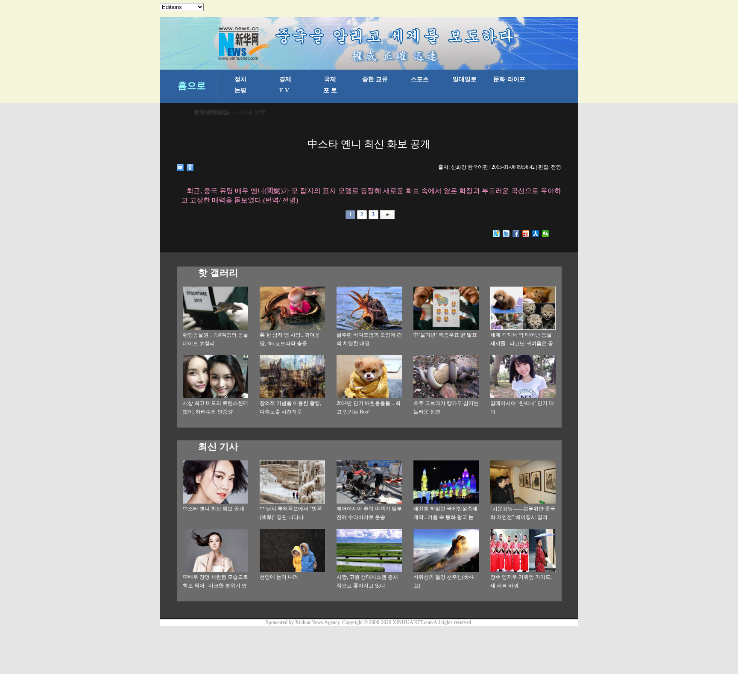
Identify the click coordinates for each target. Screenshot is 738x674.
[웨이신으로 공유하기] (545, 233)
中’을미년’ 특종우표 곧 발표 (445, 335)
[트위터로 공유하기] (506, 233)
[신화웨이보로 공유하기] (496, 233)
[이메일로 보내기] (180, 167)
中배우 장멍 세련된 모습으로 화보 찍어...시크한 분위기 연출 (215, 585)
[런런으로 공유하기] (535, 233)
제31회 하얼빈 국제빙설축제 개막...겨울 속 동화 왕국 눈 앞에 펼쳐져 (445, 517)
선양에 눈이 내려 (279, 577)
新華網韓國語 (212, 112)
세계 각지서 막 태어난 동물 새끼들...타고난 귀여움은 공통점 (521, 343)
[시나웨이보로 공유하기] (526, 233)
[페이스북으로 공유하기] (516, 233)
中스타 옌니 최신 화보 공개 (213, 509)
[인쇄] (190, 167)
